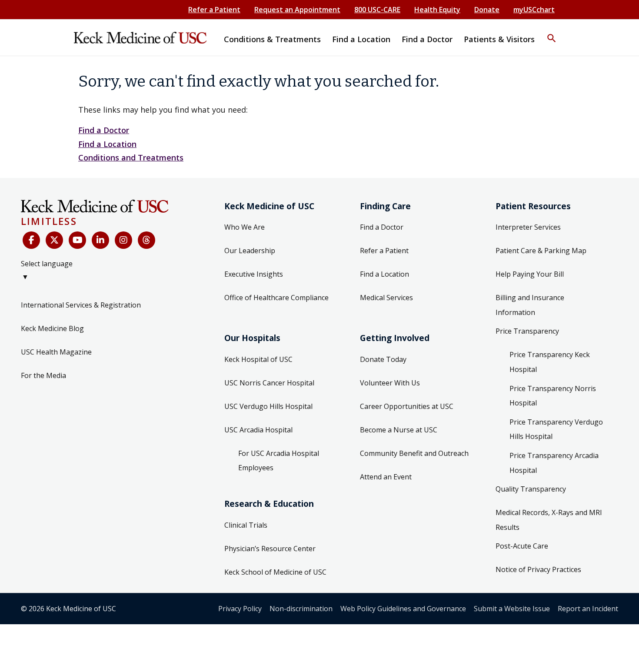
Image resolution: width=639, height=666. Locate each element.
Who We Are (244, 227)
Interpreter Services (528, 227)
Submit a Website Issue (512, 608)
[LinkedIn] (100, 240)
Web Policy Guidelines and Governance (403, 608)
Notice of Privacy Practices (538, 569)
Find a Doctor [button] (427, 39)
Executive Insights (253, 274)
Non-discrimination (301, 608)
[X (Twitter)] (54, 240)
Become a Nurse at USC (398, 430)
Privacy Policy (240, 608)
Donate (486, 9)
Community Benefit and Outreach (414, 453)
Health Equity (437, 9)
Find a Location (107, 144)
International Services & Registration (81, 305)
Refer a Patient (214, 9)
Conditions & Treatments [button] (272, 39)
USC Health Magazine (56, 352)
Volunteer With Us (390, 383)
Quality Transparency (531, 489)
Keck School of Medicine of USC (275, 572)
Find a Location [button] (361, 39)
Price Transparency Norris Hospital (552, 396)
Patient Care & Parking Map (541, 250)
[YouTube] (77, 240)
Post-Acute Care (522, 546)
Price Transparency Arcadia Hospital (554, 463)
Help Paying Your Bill (530, 274)
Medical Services (386, 297)
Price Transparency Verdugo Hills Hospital (556, 429)
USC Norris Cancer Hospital (269, 383)
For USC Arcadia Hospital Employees (278, 460)
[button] (551, 32)
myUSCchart (534, 9)
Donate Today (383, 359)
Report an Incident (588, 608)
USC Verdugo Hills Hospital (268, 406)
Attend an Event (386, 477)
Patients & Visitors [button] (499, 39)
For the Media (43, 375)
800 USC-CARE (377, 9)
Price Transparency (527, 331)
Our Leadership (249, 250)
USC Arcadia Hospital (258, 430)
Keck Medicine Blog (52, 328)
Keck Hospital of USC (258, 359)
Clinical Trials (245, 525)
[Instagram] (123, 240)
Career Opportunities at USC (406, 406)
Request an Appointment (297, 9)
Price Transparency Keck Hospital (549, 362)
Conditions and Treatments (130, 157)
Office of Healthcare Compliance (276, 297)
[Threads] (146, 240)
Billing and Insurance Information (530, 305)
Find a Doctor (103, 130)
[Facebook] (31, 240)
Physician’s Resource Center (270, 548)
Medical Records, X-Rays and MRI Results (549, 520)
